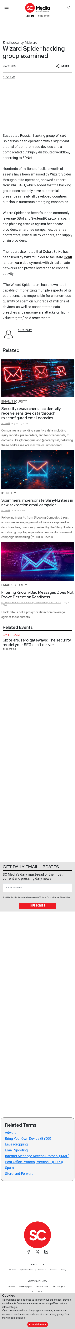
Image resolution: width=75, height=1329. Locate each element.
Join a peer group (58, 1286)
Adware (11, 1133)
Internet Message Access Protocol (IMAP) (37, 1156)
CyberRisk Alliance (26, 1270)
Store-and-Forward (19, 1174)
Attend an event (42, 1286)
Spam (9, 1168)
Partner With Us (37, 1292)
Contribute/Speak (25, 1286)
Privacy (63, 1270)
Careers (53, 1270)
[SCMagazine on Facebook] (29, 1251)
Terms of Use (51, 897)
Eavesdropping (16, 1144)
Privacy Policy (65, 897)
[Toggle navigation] (6, 7)
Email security (13, 42)
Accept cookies (37, 1324)
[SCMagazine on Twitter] (37, 1251)
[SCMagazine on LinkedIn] (46, 1251)
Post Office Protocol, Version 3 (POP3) (34, 1162)
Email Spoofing (16, 1150)
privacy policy (56, 1314)
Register (43, 16)
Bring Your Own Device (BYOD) (28, 1138)
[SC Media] (37, 7)
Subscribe (37, 905)
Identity (8, 493)
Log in (30, 16)
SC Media (12, 1270)
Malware (31, 42)
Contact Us (42, 1270)
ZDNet (27, 158)
